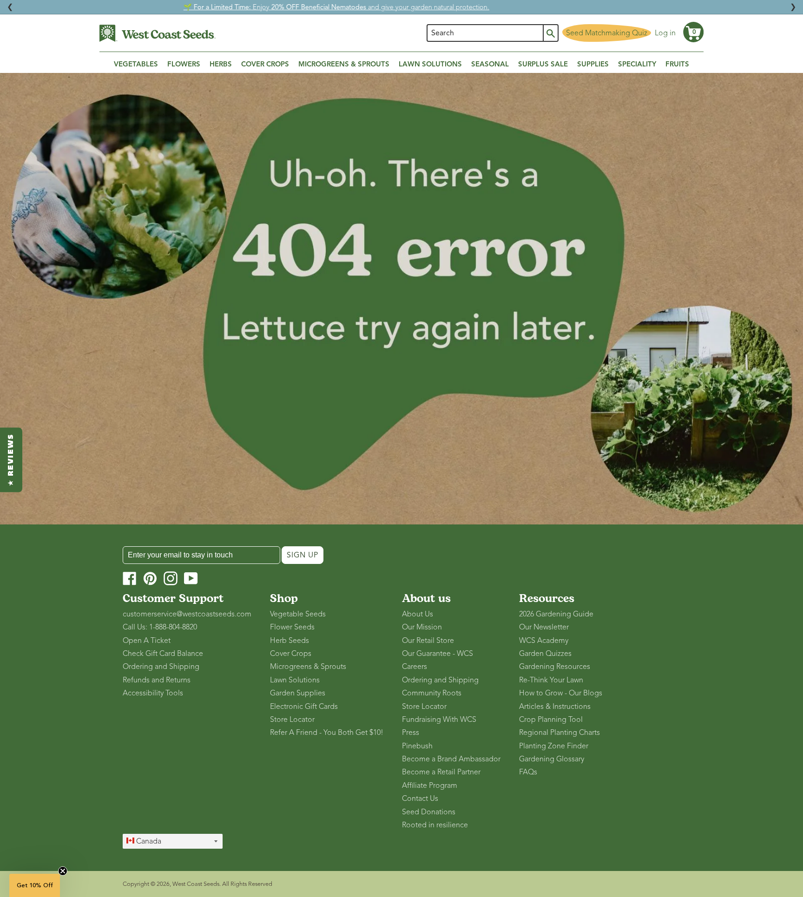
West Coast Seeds (195, 884)
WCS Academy (543, 640)
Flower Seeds (292, 627)
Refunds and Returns (157, 680)
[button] (693, 32)
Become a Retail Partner (441, 772)
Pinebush (417, 746)
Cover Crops (290, 653)
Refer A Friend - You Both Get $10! (326, 732)
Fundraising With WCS (439, 719)
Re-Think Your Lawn (551, 680)
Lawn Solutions (295, 680)
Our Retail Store (428, 640)
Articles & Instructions (555, 706)
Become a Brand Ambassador (451, 759)
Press (410, 732)
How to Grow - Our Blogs (560, 693)
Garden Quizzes (545, 653)
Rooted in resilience (435, 825)
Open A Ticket (147, 640)
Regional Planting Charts (559, 732)
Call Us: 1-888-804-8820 (160, 627)
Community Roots (431, 693)
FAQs (528, 772)
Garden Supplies (297, 693)
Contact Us (420, 798)
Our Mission (422, 627)
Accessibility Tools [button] (153, 693)
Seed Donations (428, 812)
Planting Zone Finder (553, 746)
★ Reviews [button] (11, 459)
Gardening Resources (554, 666)
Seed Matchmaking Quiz (606, 33)
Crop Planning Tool (551, 719)
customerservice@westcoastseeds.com (187, 614)
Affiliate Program (429, 785)
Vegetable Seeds (298, 614)
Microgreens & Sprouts (308, 666)
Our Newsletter (544, 627)
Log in (665, 33)
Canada (147, 841)
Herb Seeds (289, 640)
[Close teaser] (62, 871)
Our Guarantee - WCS (437, 653)
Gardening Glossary (551, 759)
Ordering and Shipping (161, 666)
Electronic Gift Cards (304, 706)
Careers (414, 666)
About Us (417, 614)
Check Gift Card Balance (163, 653)
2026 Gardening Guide (556, 614)
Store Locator (292, 719)
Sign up (302, 555)
